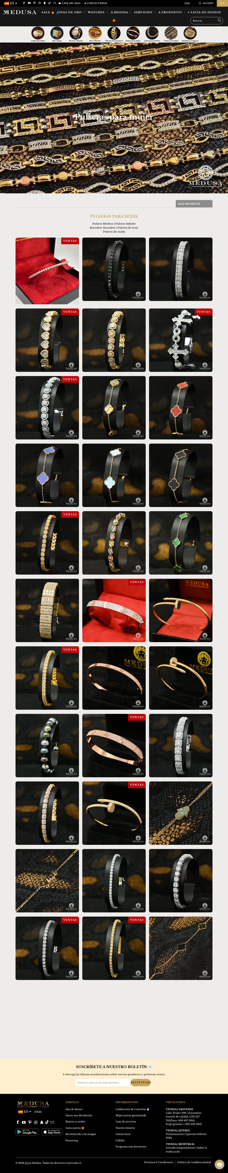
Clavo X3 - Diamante (180, 610)
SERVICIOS (143, 12)
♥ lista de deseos (204, 12)
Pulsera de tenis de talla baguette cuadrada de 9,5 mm (180, 745)
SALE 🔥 (48, 12)
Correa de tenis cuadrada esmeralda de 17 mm (47, 610)
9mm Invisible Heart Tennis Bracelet (47, 340)
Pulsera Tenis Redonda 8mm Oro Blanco (47, 407)
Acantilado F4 (180, 543)
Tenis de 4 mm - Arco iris (114, 1016)
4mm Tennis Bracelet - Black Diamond (114, 269)
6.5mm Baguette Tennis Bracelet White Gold (180, 269)
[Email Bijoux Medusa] (54, 3)
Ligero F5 (180, 813)
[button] (219, 1164)
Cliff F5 (180, 475)
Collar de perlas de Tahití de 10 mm (47, 745)
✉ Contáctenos (95, 3)
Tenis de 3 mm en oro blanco (47, 1083)
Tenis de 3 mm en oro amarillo (180, 1016)
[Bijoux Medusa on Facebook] (23, 3)
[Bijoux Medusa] (20, 12)
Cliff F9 (114, 407)
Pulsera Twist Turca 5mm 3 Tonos (114, 543)
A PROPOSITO (170, 12)
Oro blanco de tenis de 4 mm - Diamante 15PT (114, 880)
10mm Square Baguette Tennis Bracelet (114, 340)
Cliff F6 (114, 475)
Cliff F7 (47, 475)
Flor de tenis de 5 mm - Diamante (47, 678)
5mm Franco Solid (30, 1160)
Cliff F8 (180, 407)
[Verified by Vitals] (36, 1164)
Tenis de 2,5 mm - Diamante (180, 1083)
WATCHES (97, 12)
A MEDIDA (120, 12)
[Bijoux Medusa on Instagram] (39, 3)
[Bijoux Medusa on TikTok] (49, 3)
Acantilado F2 (47, 1016)
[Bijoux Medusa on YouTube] (29, 3)
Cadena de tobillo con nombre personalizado (47, 880)
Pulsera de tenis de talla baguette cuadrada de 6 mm (47, 813)
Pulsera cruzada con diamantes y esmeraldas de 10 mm (180, 340)
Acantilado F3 (180, 948)
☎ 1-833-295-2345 (69, 3)
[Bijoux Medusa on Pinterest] (34, 3)
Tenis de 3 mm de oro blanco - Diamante (114, 1083)
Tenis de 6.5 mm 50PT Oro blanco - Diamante (180, 880)
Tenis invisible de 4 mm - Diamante (114, 948)
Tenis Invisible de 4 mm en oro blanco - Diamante (47, 948)
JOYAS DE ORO (70, 12)
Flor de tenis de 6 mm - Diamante (47, 543)
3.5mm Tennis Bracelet (47, 271)
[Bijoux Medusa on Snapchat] (44, 3)
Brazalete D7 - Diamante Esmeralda (114, 610)
